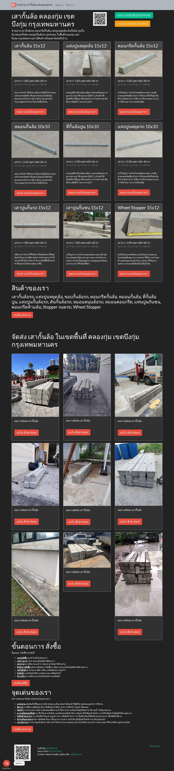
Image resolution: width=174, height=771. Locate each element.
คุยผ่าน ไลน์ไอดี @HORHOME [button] (134, 15)
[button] (100, 18)
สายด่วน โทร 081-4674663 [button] (132, 23)
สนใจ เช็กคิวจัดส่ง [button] (26, 432)
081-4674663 (55, 751)
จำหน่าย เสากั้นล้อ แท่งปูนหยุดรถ (34, 4)
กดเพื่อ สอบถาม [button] (22, 314)
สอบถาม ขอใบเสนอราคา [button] (30, 111)
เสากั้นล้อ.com (76, 754)
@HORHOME (51, 748)
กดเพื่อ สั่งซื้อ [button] (20, 683)
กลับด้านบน (154, 746)
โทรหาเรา (70, 5)
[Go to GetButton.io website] (6, 768)
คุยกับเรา (59, 5)
